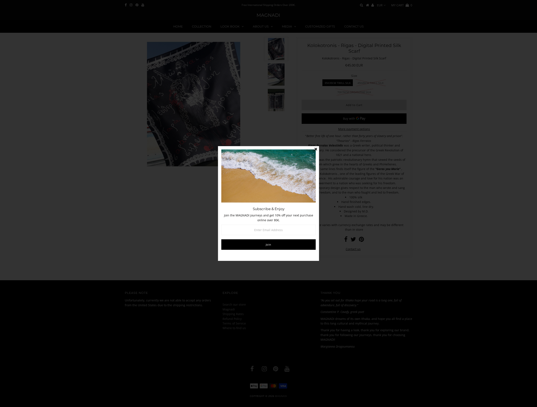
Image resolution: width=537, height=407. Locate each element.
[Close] (316, 149)
